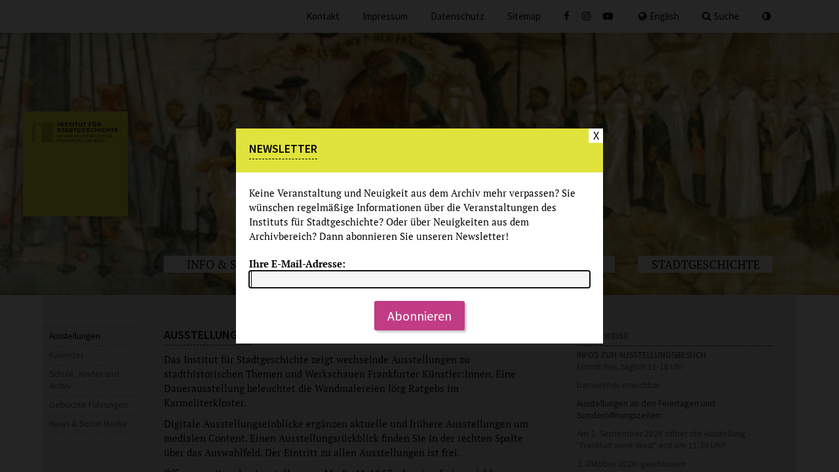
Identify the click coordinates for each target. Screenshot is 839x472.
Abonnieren (419, 315)
